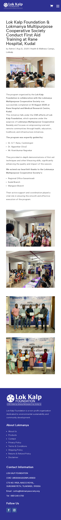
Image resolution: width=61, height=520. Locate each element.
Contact (12, 439)
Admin (12, 49)
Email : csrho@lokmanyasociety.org (23, 491)
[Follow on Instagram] (14, 510)
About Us (12, 431)
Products (12, 435)
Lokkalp (9, 52)
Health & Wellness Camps (42, 49)
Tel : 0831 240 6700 (15, 496)
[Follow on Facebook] (8, 510)
